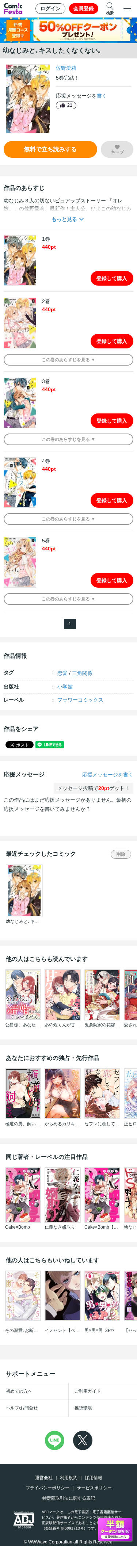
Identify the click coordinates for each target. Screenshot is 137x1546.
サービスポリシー (94, 1487)
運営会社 (44, 1477)
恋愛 (62, 673)
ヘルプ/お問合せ (22, 1408)
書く (102, 96)
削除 (121, 854)
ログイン (50, 8)
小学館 (65, 687)
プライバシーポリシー (47, 1487)
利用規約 (68, 1477)
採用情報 (93, 1477)
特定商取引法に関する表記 (68, 1498)
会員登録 (83, 8)
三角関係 (82, 673)
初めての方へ (19, 1391)
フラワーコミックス (80, 700)
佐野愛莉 (66, 68)
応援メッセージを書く (107, 774)
